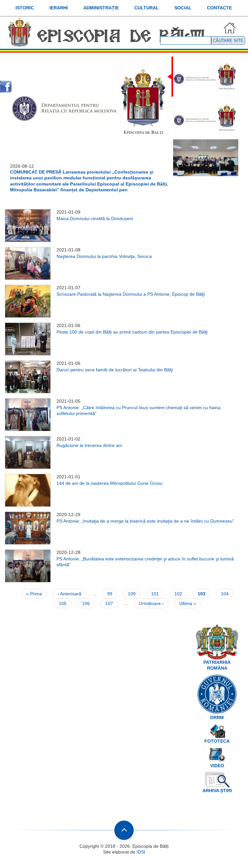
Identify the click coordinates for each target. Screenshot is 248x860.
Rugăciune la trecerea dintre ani (89, 445)
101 (156, 593)
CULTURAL (146, 7)
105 (64, 603)
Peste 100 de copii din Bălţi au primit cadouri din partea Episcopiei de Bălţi (132, 331)
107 (110, 603)
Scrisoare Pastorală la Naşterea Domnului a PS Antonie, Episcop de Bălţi (131, 294)
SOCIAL (182, 7)
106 (87, 603)
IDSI (141, 852)
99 (112, 593)
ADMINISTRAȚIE (101, 7)
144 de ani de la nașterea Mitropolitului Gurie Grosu (109, 483)
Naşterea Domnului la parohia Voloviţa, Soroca (104, 256)
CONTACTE (219, 7)
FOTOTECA (217, 741)
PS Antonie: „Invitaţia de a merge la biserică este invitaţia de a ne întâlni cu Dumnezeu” (145, 521)
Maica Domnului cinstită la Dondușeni (95, 218)
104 (226, 593)
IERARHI (58, 7)
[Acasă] (108, 44)
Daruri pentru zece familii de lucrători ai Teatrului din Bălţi (115, 369)
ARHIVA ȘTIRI (217, 790)
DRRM (217, 717)
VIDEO (217, 765)
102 (179, 593)
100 (133, 593)
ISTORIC (25, 7)
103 (204, 595)
